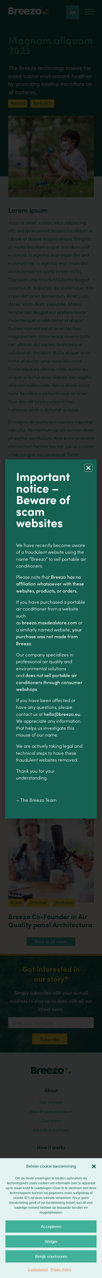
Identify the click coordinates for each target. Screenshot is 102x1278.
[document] (51, 639)
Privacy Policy (61, 1269)
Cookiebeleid (38, 1269)
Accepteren (51, 1226)
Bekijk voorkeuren (51, 1256)
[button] (94, 1166)
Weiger (51, 1241)
